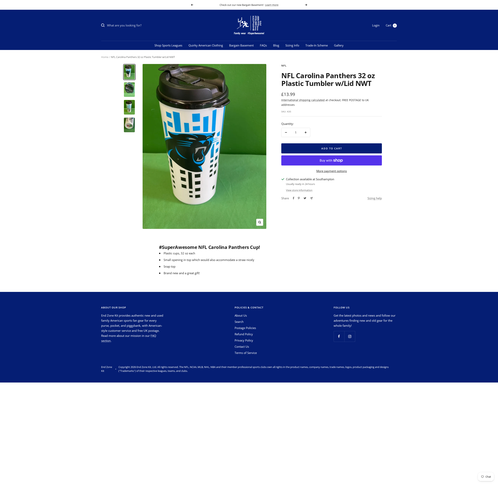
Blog (276, 45)
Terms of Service (246, 353)
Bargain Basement (241, 45)
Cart (390, 25)
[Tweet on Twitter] (305, 198)
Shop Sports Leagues (168, 45)
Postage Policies (245, 328)
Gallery (339, 45)
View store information (299, 190)
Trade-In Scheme (316, 45)
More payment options (331, 171)
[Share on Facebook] (293, 198)
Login (376, 25)
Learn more (271, 5)
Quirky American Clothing (206, 45)
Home (104, 57)
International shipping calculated (303, 100)
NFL (284, 65)
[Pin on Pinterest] (299, 198)
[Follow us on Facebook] (339, 336)
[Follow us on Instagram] (349, 336)
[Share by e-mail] (311, 198)
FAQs (263, 45)
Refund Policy (244, 334)
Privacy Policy (244, 340)
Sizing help (374, 198)
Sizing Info (292, 45)
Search (239, 322)
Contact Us (242, 346)
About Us (241, 315)
